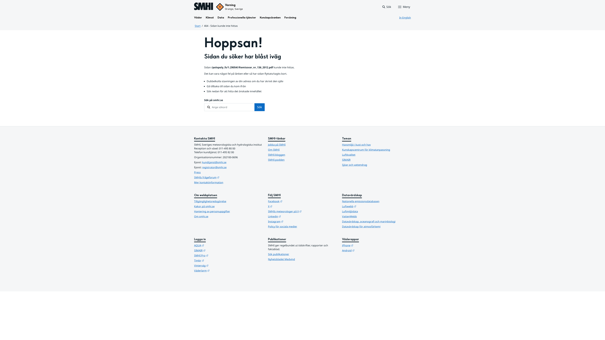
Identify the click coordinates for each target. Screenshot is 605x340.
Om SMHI (273, 149)
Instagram (291, 221)
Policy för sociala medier (282, 226)
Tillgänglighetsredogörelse (210, 201)
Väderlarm (217, 270)
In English (405, 17)
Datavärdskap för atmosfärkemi (361, 226)
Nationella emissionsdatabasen (360, 201)
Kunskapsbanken (270, 17)
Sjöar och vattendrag (354, 165)
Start (198, 26)
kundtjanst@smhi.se (214, 162)
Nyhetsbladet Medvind (281, 259)
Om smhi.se (201, 216)
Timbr (214, 260)
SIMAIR (346, 160)
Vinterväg (216, 265)
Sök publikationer (278, 254)
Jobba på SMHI (276, 144)
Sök (259, 107)
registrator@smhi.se (214, 167)
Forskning (290, 17)
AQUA (214, 245)
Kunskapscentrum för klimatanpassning (366, 149)
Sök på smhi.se (213, 100)
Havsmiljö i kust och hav (356, 144)
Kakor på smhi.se (204, 206)
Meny (406, 7)
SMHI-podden (276, 160)
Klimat (210, 17)
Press (197, 172)
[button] (386, 7)
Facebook (290, 201)
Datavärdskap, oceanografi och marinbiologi (368, 221)
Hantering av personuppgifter (212, 211)
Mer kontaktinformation (208, 182)
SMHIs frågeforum (222, 177)
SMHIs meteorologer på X (300, 211)
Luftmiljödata (350, 211)
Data (221, 17)
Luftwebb (364, 206)
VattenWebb (349, 216)
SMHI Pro (216, 255)
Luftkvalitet (348, 154)
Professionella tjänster (242, 17)
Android (363, 250)
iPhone (363, 245)
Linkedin (290, 216)
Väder (198, 17)
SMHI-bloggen (276, 154)
